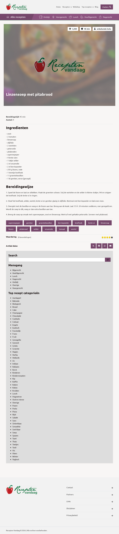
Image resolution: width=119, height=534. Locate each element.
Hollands (16, 357)
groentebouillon (45, 223)
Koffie (15, 381)
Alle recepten (18, 16)
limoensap (105, 223)
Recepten (66, 7)
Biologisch (16, 304)
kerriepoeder (63, 223)
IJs (13, 361)
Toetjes (15, 444)
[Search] (108, 260)
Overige (15, 285)
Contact (69, 487)
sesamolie (49, 229)
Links (68, 501)
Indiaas (15, 363)
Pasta (14, 408)
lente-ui (91, 223)
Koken (15, 384)
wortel (73, 229)
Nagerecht (107, 17)
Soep (14, 432)
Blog (96, 7)
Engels (15, 325)
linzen (10, 229)
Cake (14, 310)
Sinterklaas (16, 423)
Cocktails (16, 319)
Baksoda (15, 301)
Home (58, 7)
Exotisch (15, 328)
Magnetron (17, 396)
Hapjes (15, 352)
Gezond (15, 343)
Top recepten (87, 7)
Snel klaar (16, 429)
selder (36, 229)
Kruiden (15, 390)
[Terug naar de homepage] (16, 7)
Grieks (15, 346)
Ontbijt (46, 17)
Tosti (14, 447)
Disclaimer (70, 508)
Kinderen (16, 372)
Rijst (14, 414)
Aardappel (16, 298)
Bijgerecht (16, 270)
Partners (70, 494)
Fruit (14, 337)
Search (12, 255)
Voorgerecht (61, 17)
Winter (15, 456)
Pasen (14, 405)
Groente (15, 348)
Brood (14, 307)
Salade (15, 417)
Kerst (14, 370)
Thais (14, 441)
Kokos (14, 387)
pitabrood (24, 229)
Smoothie (16, 426)
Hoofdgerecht (90, 17)
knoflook (78, 223)
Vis (13, 450)
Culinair (15, 322)
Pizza (14, 411)
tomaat (62, 229)
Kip (13, 378)
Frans (14, 334)
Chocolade (16, 316)
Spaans (15, 435)
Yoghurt (15, 459)
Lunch (75, 17)
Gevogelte (16, 340)
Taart (14, 438)
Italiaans (15, 366)
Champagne (17, 313)
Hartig (15, 355)
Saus (14, 420)
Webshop (76, 7)
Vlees (14, 453)
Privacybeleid (72, 515)
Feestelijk (16, 331)
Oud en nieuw (18, 399)
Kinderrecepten (18, 375)
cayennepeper (14, 223)
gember (29, 223)
